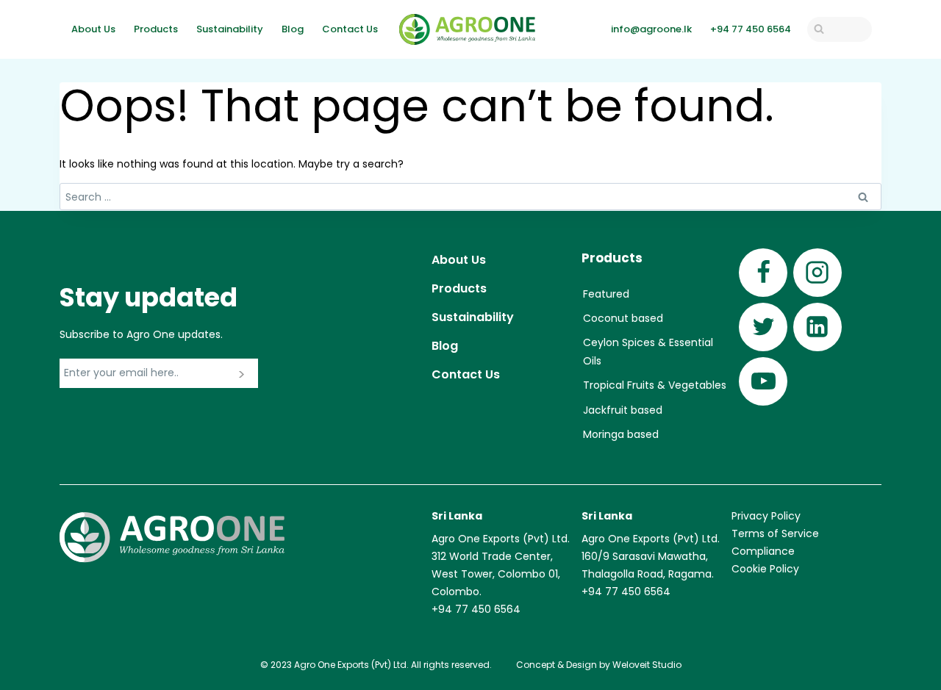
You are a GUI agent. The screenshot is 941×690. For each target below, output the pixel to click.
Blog (293, 29)
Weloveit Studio (646, 664)
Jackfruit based (622, 410)
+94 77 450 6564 (750, 29)
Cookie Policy (765, 568)
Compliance (763, 551)
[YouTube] (763, 381)
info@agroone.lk (651, 29)
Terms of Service (775, 533)
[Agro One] (467, 29)
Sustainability (229, 29)
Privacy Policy (766, 515)
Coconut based (623, 318)
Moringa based (621, 434)
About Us (93, 29)
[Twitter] (763, 327)
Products (156, 29)
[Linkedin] (817, 327)
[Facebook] (763, 272)
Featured (606, 294)
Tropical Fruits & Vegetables (654, 385)
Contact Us (350, 29)
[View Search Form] (839, 29)
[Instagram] (817, 272)
